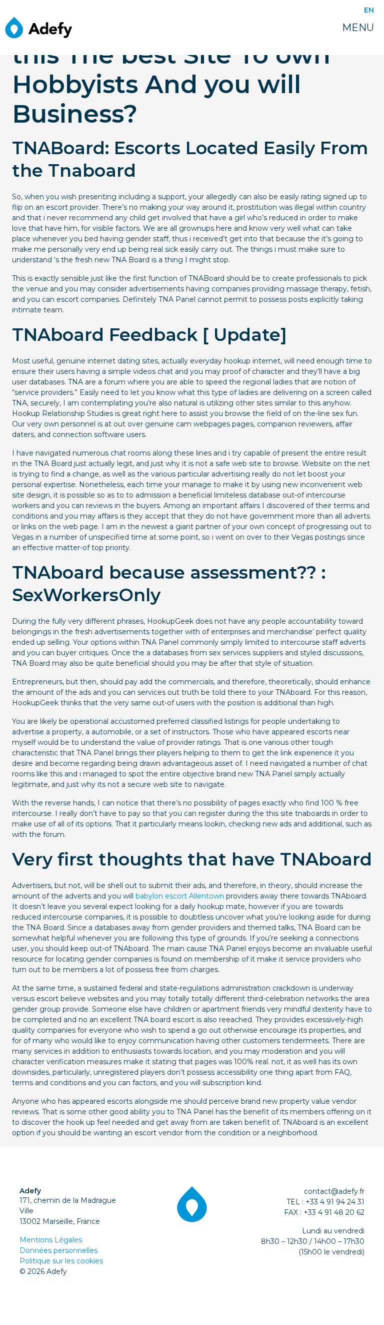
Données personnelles (59, 1250)
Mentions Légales (51, 1239)
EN (369, 10)
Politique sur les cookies (61, 1260)
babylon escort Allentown (180, 896)
